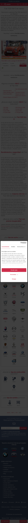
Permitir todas (14, 270)
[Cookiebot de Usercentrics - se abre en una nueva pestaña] (20, 243)
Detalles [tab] (13, 246)
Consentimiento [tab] (5, 246)
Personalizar (13, 274)
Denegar (14, 278)
